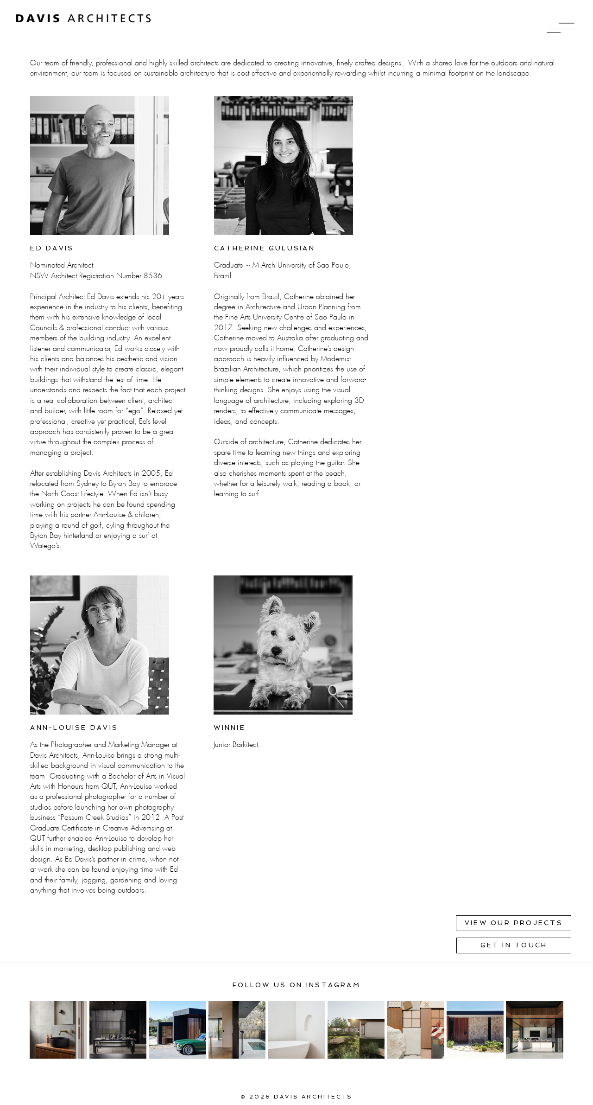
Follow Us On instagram (296, 985)
